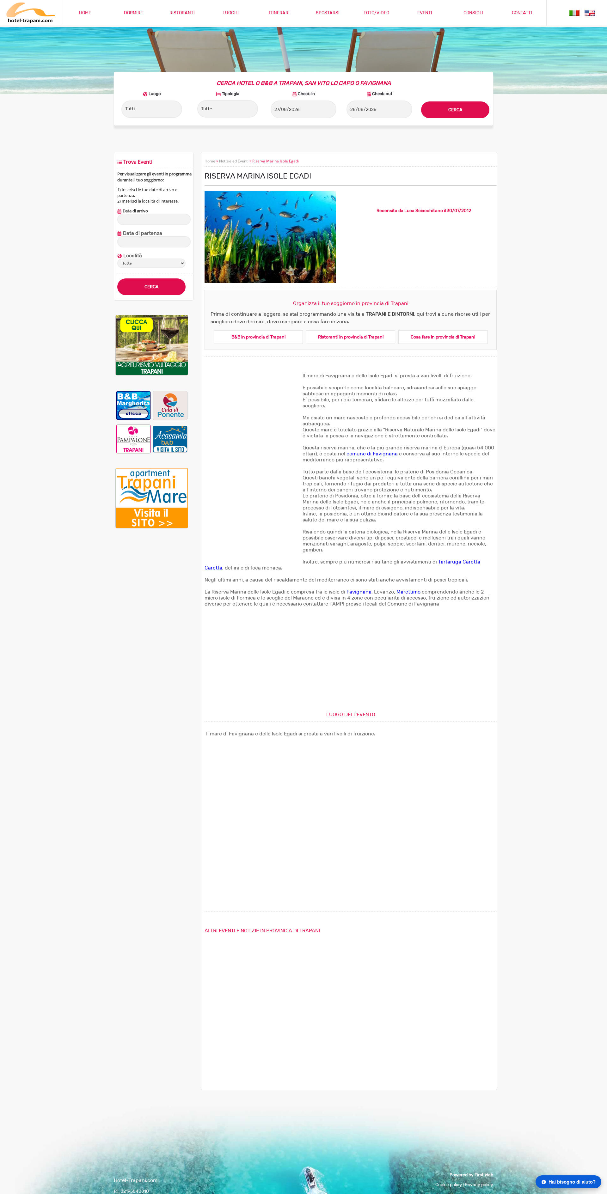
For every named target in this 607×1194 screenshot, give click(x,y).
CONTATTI (522, 12)
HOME (85, 12)
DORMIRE (133, 12)
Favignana (358, 592)
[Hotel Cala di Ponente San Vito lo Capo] (170, 405)
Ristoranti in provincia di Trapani (350, 337)
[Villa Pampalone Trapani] (133, 439)
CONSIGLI (473, 12)
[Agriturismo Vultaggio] (151, 374)
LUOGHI (231, 12)
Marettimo (408, 592)
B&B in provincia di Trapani (258, 337)
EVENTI (424, 12)
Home (210, 161)
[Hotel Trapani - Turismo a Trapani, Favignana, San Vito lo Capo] (30, 22)
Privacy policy (479, 1184)
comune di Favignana (372, 454)
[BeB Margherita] (133, 405)
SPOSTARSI (328, 12)
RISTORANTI (182, 12)
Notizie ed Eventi (233, 161)
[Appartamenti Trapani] (151, 527)
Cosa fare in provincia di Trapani (443, 337)
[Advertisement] (152, 639)
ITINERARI (279, 12)
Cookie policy (448, 1184)
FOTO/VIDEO (376, 12)
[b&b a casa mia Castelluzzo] (170, 439)
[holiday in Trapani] (590, 12)
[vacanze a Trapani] (574, 12)
